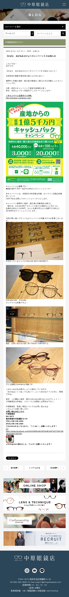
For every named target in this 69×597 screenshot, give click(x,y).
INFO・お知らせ (33, 51)
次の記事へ (54, 468)
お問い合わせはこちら (15, 411)
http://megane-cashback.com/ (18, 98)
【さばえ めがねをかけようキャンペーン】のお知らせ (31, 56)
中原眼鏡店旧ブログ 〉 (15, 42)
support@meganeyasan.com (48, 582)
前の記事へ (15, 468)
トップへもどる (34, 468)
